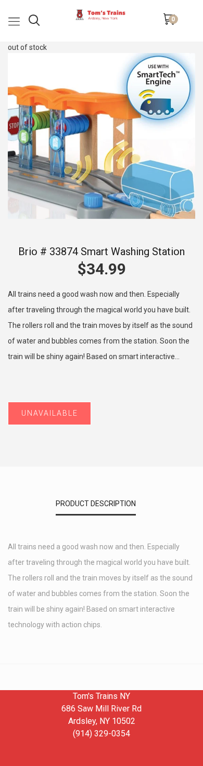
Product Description (96, 503)
